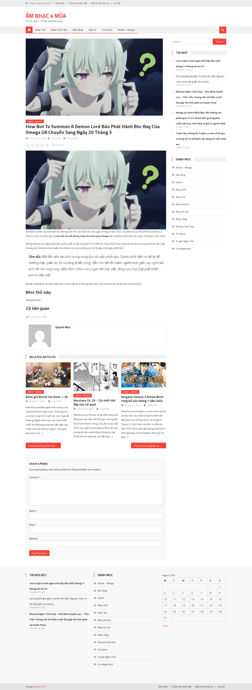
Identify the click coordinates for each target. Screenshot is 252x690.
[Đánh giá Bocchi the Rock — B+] (48, 374)
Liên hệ (116, 3)
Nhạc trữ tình (59, 30)
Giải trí (92, 30)
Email (32, 524)
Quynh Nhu (56, 138)
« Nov (165, 625)
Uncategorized (183, 248)
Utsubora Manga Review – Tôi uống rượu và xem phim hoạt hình (45, 445)
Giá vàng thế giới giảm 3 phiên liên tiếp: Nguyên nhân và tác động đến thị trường (200, 78)
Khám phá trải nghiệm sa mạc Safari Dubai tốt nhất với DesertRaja (150, 445)
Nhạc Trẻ (40, 30)
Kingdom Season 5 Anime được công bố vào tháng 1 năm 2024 (142, 399)
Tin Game (107, 30)
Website (33, 538)
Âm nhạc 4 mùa (46, 16)
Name (33, 511)
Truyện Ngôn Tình (185, 241)
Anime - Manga (34, 121)
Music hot (41, 686)
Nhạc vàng (181, 219)
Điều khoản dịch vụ (100, 3)
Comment (34, 477)
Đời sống (78, 30)
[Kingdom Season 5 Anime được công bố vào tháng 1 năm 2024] (143, 374)
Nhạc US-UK (182, 211)
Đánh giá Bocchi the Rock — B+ (47, 397)
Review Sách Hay (185, 226)
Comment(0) (72, 138)
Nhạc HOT (181, 189)
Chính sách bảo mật (78, 3)
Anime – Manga (126, 30)
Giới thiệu (59, 3)
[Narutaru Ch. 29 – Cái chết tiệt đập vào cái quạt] (96, 376)
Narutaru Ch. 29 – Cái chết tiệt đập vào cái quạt (95, 402)
